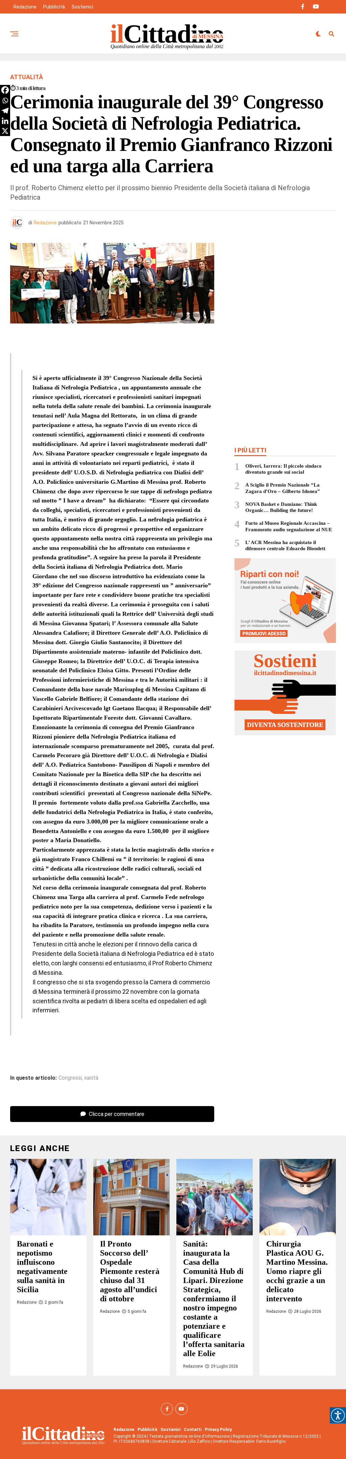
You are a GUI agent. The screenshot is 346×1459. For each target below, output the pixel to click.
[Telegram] (5, 111)
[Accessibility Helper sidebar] (338, 1415)
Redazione (25, 6)
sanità (91, 1078)
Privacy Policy (218, 1429)
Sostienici (82, 6)
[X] (5, 131)
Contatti (192, 1429)
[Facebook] (5, 90)
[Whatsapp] (5, 100)
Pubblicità (54, 6)
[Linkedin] (5, 121)
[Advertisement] (285, 292)
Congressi (70, 1078)
